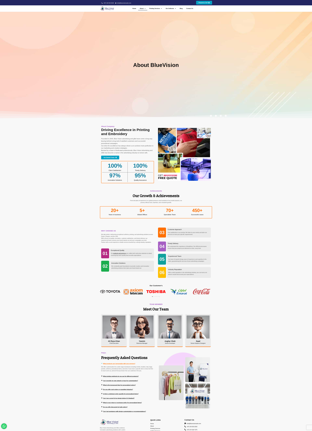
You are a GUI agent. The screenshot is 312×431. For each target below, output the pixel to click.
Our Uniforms (170, 8)
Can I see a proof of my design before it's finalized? (118, 398)
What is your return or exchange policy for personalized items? (122, 402)
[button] (102, 292)
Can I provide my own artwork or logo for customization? (120, 380)
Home (134, 8)
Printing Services (154, 8)
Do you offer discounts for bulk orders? (115, 407)
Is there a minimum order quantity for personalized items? (121, 394)
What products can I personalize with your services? (119, 363)
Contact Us (189, 8)
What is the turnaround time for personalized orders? (119, 385)
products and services (119, 253)
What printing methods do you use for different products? (121, 376)
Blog (181, 8)
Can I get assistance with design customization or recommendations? (124, 411)
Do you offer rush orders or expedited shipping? (118, 389)
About (142, 8)
